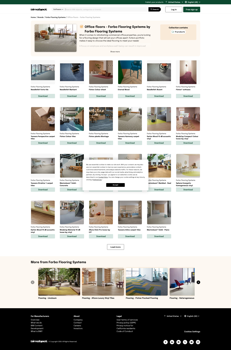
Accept (115, 185)
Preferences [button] (97, 179)
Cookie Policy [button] (103, 177)
